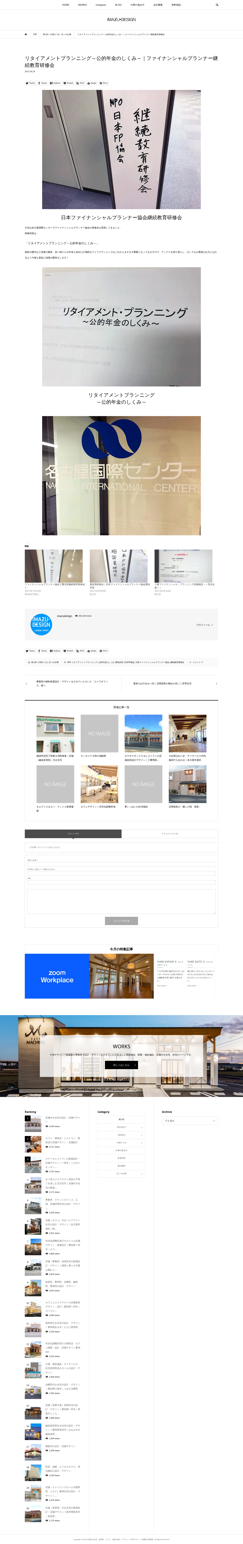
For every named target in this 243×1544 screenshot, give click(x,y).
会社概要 (158, 4)
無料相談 (176, 4)
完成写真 (121, 1158)
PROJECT (121, 1127)
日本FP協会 (129, 662)
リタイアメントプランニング (84, 662)
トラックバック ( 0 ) (170, 834)
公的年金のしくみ (106, 662)
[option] (57, 976)
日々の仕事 (54, 662)
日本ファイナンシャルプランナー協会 (152, 662)
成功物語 (121, 1166)
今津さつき (43, 662)
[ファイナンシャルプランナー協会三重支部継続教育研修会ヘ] (55, 566)
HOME (65, 4)
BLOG (118, 4)
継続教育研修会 (177, 662)
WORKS (82, 4)
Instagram (101, 4)
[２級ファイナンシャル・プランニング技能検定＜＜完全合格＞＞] (185, 566)
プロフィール (203, 625)
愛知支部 (119, 662)
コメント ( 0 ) (73, 834)
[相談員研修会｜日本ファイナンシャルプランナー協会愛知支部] (120, 566)
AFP (69, 662)
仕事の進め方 (137, 4)
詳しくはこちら (121, 1065)
